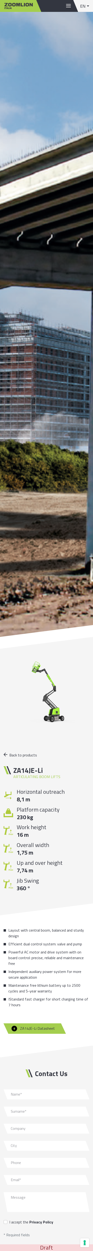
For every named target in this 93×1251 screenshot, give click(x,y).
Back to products (23, 755)
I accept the (31, 1222)
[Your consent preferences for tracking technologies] (84, 1242)
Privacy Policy (41, 1222)
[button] (84, 6)
